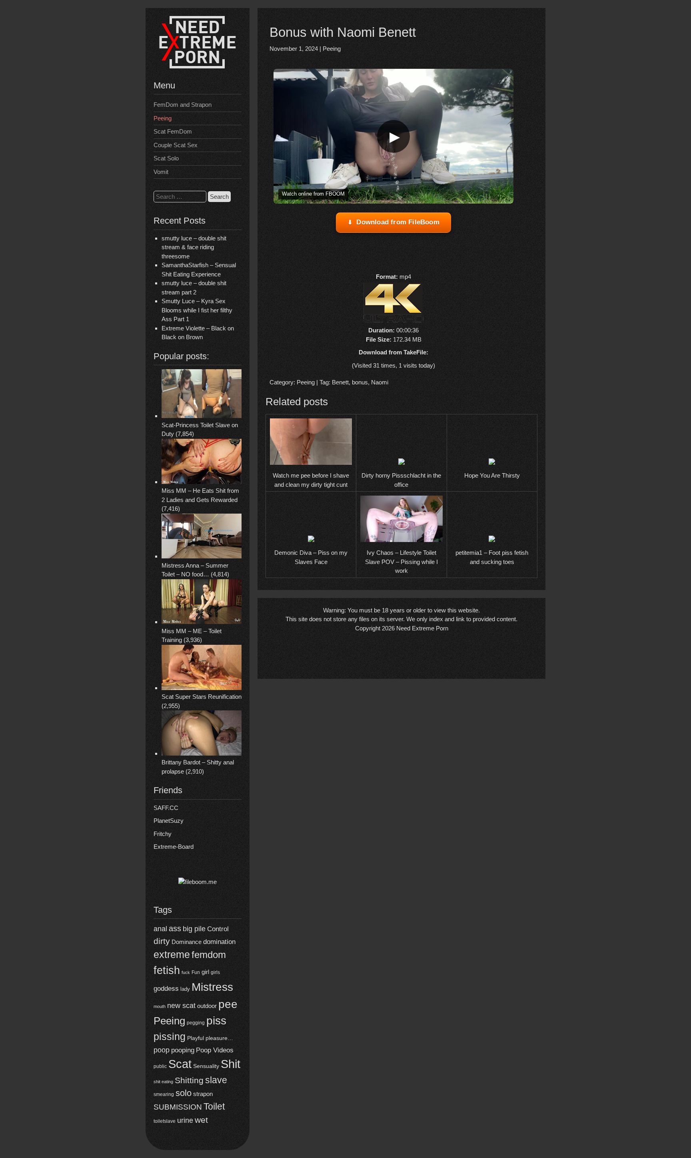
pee (228, 1004)
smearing (164, 1094)
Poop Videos (215, 1050)
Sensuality (206, 1066)
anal (160, 929)
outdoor (207, 1005)
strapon (203, 1093)
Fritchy (163, 833)
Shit (230, 1064)
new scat (181, 1006)
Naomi (379, 382)
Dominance (187, 941)
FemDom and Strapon (183, 104)
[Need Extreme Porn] (197, 66)
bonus (360, 382)
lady (185, 989)
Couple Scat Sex (176, 145)
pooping (182, 1050)
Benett (340, 382)
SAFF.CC (166, 807)
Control (218, 929)
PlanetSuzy (169, 820)
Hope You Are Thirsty (492, 475)
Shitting (189, 1080)
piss (216, 1020)
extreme (172, 954)
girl (205, 971)
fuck (186, 972)
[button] (393, 136)
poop (162, 1050)
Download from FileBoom (397, 222)
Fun (196, 972)
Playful (195, 1038)
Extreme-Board (174, 846)
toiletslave (165, 1121)
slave (216, 1080)
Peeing (163, 118)
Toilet (214, 1106)
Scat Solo (166, 158)
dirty (162, 941)
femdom (209, 954)
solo (184, 1093)
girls (215, 972)
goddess (166, 988)
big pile (194, 928)
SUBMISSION (178, 1107)
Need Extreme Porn (422, 628)
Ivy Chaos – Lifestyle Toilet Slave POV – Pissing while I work (401, 561)
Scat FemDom (173, 131)
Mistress (212, 987)
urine (185, 1120)
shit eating (163, 1081)
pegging (196, 1023)
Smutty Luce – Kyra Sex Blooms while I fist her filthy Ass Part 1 (197, 310)
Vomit (161, 171)
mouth (160, 1006)
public (160, 1066)
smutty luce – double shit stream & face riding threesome (194, 247)
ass (175, 928)
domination (219, 942)
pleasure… (219, 1038)
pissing (170, 1036)
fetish (167, 970)
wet (201, 1119)
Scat (180, 1063)
